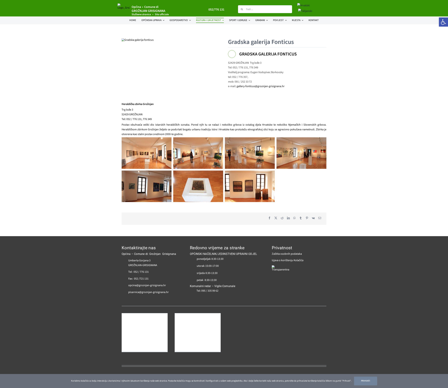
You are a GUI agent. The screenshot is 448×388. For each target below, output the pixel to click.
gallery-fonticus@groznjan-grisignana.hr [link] (261, 86)
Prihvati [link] (365, 380)
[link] (443, 22)
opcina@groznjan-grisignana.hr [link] (147, 285)
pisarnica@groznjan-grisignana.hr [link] (148, 292)
